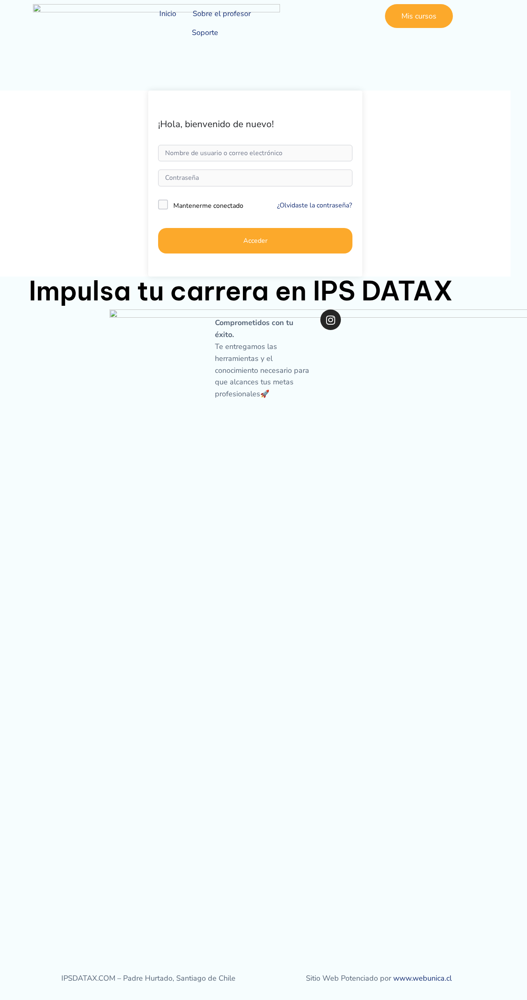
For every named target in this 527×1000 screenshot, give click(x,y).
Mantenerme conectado (208, 205)
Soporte (205, 32)
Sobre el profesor (222, 14)
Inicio (167, 14)
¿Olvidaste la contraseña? (314, 205)
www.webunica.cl (422, 978)
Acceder (255, 240)
